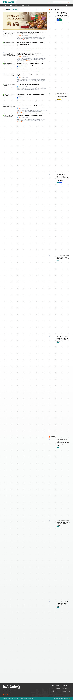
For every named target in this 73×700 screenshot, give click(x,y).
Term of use (64, 690)
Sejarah (15, 5)
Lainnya (66, 5)
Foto (31, 5)
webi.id (68, 698)
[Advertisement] (25, 132)
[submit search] (68, 2)
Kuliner (19, 5)
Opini (23, 5)
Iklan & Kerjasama (65, 687)
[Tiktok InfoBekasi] (48, 2)
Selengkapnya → (25, 39)
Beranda (52, 685)
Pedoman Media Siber (66, 691)
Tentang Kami (64, 685)
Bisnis (7, 5)
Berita (4, 5)
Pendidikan (27, 5)
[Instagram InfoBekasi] (46, 2)
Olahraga (11, 5)
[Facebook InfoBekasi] (50, 2)
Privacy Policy (64, 688)
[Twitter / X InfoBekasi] (51, 2)
